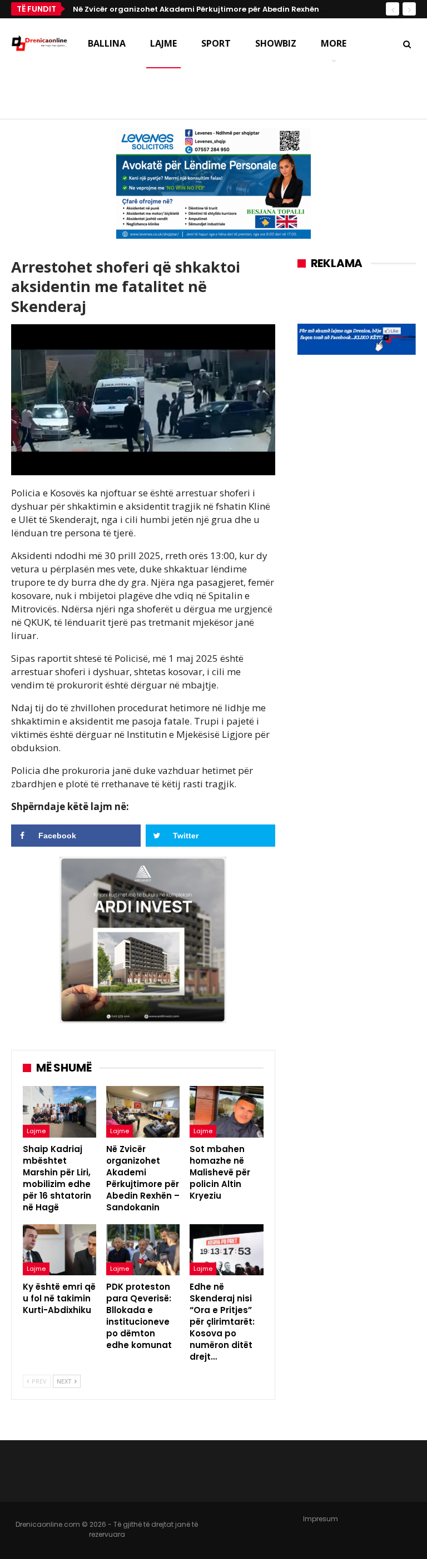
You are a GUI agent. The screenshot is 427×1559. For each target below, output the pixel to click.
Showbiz (275, 43)
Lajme (163, 43)
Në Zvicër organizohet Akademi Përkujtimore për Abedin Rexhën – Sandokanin (223, 9)
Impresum (320, 1518)
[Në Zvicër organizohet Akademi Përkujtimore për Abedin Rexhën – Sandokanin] (143, 1112)
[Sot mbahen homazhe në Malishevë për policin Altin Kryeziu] (226, 1112)
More (333, 43)
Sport (216, 43)
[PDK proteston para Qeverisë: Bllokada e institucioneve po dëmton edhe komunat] (143, 1250)
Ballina (107, 43)
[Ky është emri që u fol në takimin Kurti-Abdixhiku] (59, 1250)
